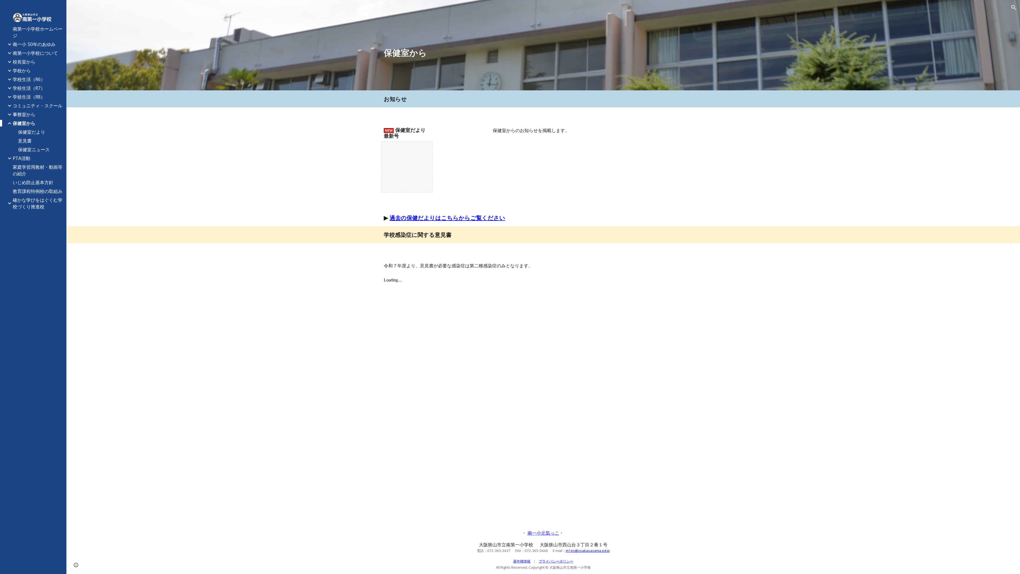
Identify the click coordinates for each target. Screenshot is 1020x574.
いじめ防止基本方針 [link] (33, 182)
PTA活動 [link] (21, 158)
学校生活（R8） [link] (29, 97)
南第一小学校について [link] (35, 53)
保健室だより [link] (31, 132)
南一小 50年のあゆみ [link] (34, 44)
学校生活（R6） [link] (29, 79)
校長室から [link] (24, 61)
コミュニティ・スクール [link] (37, 105)
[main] (543, 52)
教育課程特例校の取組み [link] (37, 191)
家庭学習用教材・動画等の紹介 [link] (37, 170)
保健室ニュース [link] (34, 149)
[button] (1013, 7)
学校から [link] (22, 70)
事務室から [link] (24, 114)
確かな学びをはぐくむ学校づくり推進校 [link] (37, 203)
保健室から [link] (24, 123)
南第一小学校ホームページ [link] (37, 32)
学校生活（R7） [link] (29, 88)
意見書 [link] (25, 140)
